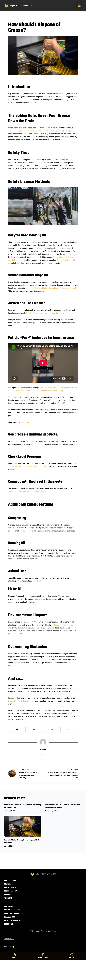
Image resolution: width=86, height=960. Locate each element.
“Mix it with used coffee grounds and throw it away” (46, 313)
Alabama (7, 894)
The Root (25, 422)
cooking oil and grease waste (62, 625)
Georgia (7, 884)
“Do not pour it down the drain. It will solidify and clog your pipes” (34, 131)
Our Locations (10, 880)
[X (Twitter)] (34, 729)
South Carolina (10, 891)
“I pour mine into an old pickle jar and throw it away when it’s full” (51, 288)
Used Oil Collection (12, 910)
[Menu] (79, 5)
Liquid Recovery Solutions (18, 701)
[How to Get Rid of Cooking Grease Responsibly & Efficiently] (22, 826)
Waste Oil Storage (11, 913)
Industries (8, 924)
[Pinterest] (51, 729)
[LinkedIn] (69, 729)
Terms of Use (9, 939)
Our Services (9, 906)
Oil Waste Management (13, 920)
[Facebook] (17, 729)
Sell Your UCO (9, 917)
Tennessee (8, 898)
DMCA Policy (9, 947)
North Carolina (10, 887)
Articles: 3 (43, 755)
